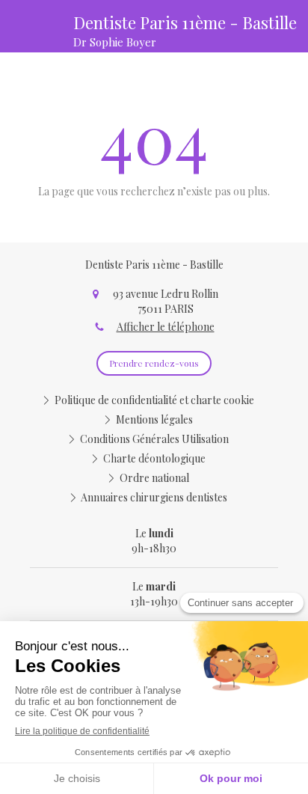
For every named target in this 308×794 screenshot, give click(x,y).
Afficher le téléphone (166, 327)
